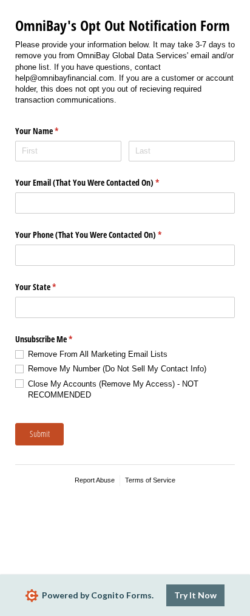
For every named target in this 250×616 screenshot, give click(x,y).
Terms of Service (150, 480)
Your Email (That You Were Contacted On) (101, 182)
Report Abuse (95, 480)
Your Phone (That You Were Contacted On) (102, 234)
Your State (49, 287)
